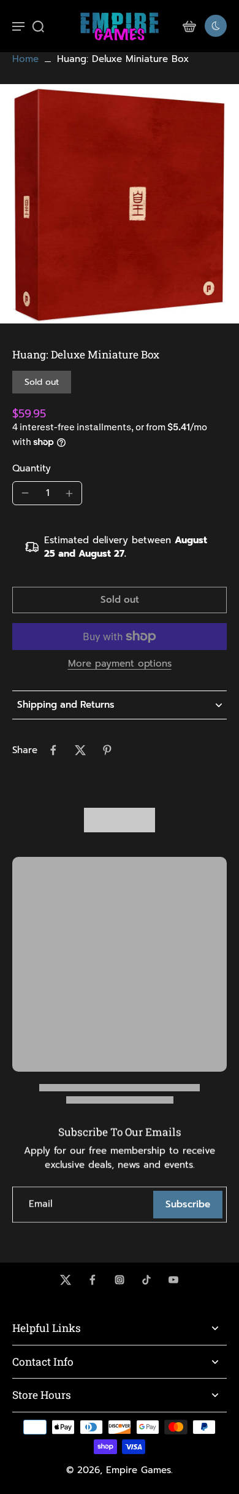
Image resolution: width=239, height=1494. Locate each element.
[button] (119, 600)
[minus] (25, 492)
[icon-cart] (188, 26)
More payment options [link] (120, 664)
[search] (38, 26)
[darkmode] (216, 26)
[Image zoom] (119, 203)
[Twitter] (65, 1279)
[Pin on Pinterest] (107, 750)
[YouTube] (173, 1279)
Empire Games (138, 1470)
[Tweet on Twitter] (80, 750)
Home (25, 59)
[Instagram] (119, 1279)
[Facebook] (92, 1279)
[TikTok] (146, 1279)
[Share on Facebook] (53, 750)
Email (40, 1204)
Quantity (31, 468)
